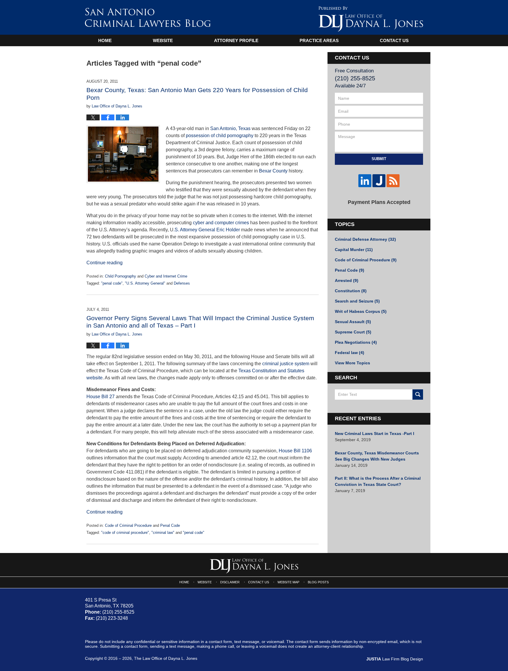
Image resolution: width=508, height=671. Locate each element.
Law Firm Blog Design (394, 659)
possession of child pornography (219, 135)
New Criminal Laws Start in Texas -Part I (374, 433)
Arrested (346, 280)
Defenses (182, 283)
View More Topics (352, 363)
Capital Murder (354, 249)
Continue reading (104, 262)
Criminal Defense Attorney (365, 239)
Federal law (349, 352)
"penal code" (112, 283)
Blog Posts (318, 582)
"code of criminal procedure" (125, 532)
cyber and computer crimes (221, 222)
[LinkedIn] (365, 180)
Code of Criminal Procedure (128, 525)
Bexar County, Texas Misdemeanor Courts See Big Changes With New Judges (377, 456)
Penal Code (170, 525)
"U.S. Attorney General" (145, 283)
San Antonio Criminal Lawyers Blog (148, 17)
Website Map (288, 582)
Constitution (351, 290)
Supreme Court (353, 332)
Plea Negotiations (356, 342)
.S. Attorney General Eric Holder (206, 229)
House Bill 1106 (295, 450)
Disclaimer (230, 582)
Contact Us (394, 40)
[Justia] (379, 180)
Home (105, 40)
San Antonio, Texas (230, 128)
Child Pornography (120, 276)
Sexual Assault (353, 321)
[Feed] (393, 180)
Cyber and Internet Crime (166, 276)
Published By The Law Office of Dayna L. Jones (370, 18)
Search (417, 394)
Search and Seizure (357, 301)
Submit (379, 159)
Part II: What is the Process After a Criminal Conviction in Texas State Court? (378, 481)
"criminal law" (162, 532)
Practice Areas (319, 40)
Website (163, 40)
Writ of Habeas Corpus (361, 311)
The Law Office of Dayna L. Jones (165, 658)
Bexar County (273, 170)
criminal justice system (285, 363)
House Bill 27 (100, 396)
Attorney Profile (236, 40)
